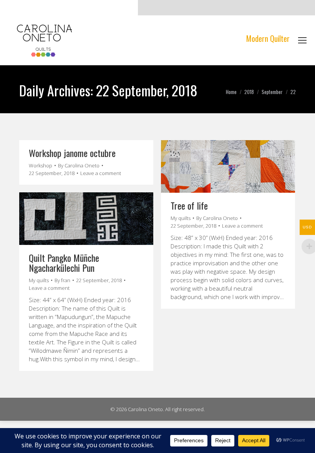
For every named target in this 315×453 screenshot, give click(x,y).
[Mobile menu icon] (302, 40)
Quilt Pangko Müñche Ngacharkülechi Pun (64, 262)
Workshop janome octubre (72, 153)
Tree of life (189, 205)
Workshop (40, 165)
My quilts (181, 218)
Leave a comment (100, 173)
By (78, 165)
